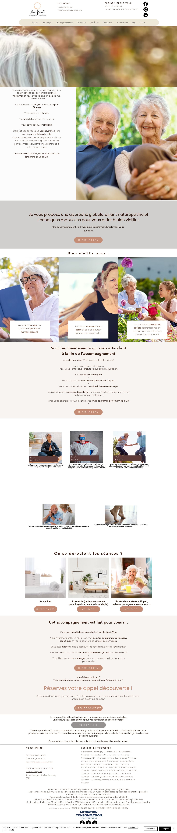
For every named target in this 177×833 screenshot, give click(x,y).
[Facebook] (145, 4)
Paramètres (150, 828)
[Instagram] (145, 9)
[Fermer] (173, 828)
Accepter (165, 828)
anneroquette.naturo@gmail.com (121, 9)
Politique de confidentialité (39, 768)
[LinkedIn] (145, 15)
